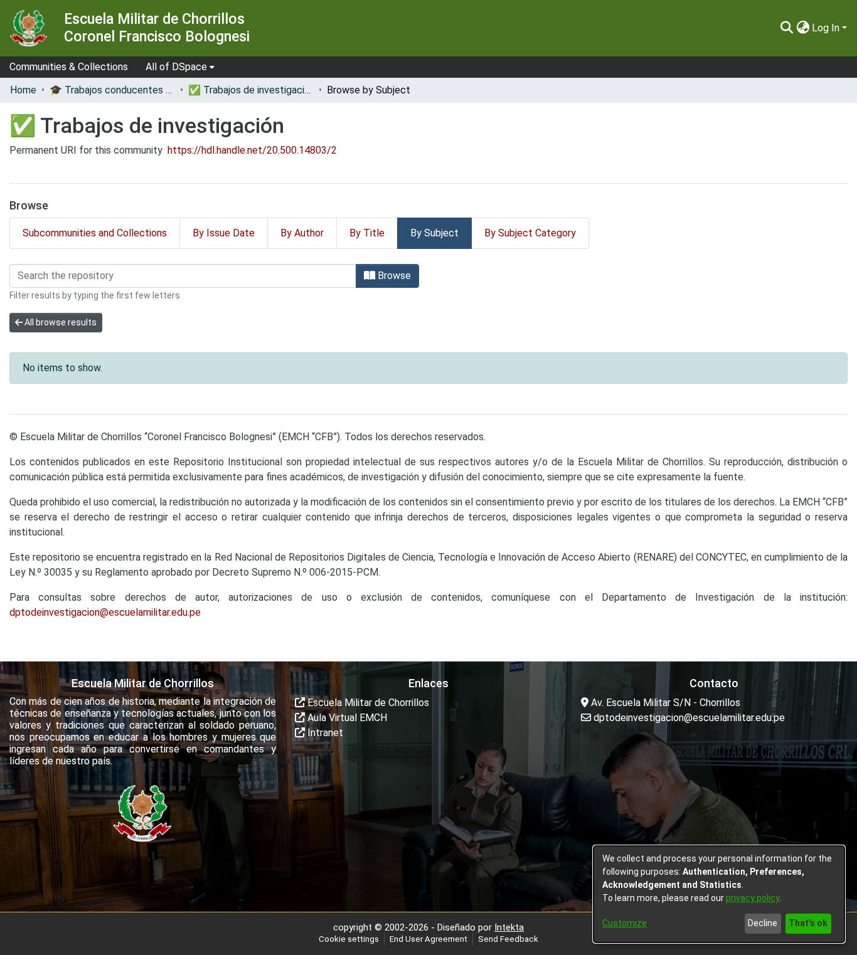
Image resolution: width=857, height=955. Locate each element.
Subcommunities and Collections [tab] (95, 233)
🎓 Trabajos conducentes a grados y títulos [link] (112, 90)
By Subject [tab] (434, 233)
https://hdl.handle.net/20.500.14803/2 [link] (252, 150)
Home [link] (23, 90)
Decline (762, 923)
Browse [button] (393, 276)
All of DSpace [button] (176, 67)
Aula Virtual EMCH (346, 718)
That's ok (808, 923)
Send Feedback (508, 939)
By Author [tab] (302, 233)
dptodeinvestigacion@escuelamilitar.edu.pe (105, 612)
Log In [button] (827, 28)
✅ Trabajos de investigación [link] (251, 90)
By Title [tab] (367, 233)
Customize (624, 923)
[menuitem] (180, 67)
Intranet (324, 733)
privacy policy (752, 898)
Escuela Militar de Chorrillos (367, 703)
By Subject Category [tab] (530, 233)
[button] (786, 28)
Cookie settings (349, 939)
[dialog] (719, 894)
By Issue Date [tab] (224, 233)
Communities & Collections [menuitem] (68, 67)
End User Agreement (428, 939)
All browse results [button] (60, 322)
